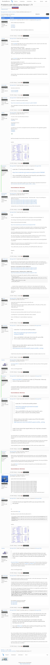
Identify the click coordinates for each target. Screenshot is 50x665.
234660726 (13, 124)
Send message (4, 21)
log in (13, 14)
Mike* (4, 298)
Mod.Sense (4, 166)
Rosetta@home (6, 1)
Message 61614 (38, 19)
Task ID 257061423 (14, 91)
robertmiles (5, 97)
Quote (27, 35)
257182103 (15, 58)
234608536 (13, 131)
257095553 (13, 25)
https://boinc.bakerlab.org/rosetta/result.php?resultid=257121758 (24, 203)
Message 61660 (13, 475)
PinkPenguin (5, 259)
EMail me (16, 464)
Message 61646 (13, 212)
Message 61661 (13, 498)
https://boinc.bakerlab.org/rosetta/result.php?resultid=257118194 (24, 267)
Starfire (2, 112)
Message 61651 (13, 325)
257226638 (15, 43)
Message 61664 (13, 575)
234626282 (13, 130)
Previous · (3, 15)
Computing (22, 1)
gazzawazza (4, 212)
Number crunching (11, 12)
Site (35, 1)
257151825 (13, 27)
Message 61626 (13, 38)
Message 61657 (13, 398)
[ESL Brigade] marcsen (4, 194)
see (34, 562)
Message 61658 (13, 451)
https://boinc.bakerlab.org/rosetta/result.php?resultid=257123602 (24, 200)
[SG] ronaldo (4, 85)
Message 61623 (13, 19)
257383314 (27, 563)
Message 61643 (13, 193)
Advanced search (4, 9)
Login (46, 1)
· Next (10, 15)
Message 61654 (13, 360)
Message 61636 (13, 97)
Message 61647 (13, 259)
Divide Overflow (4, 19)
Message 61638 (13, 112)
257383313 (32, 563)
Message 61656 (13, 376)
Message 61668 (13, 610)
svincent (3, 38)
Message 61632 (13, 85)
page (19, 511)
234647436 (13, 120)
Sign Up (41, 1)
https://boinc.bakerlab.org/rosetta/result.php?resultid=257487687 (24, 103)
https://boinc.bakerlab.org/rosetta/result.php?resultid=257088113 (24, 201)
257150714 (13, 26)
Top (47, 654)
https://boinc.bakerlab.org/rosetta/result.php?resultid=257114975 (24, 272)
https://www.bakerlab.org (25, 663)
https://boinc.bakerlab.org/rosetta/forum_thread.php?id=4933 (23, 224)
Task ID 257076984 (14, 90)
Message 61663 (13, 548)
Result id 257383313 (15, 363)
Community (29, 1)
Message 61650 (13, 298)
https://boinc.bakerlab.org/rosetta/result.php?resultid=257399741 (24, 269)
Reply (24, 35)
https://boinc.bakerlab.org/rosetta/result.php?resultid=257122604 (24, 202)
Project (15, 1)
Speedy (3, 360)
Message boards (4, 12)
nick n (2, 475)
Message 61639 (13, 165)
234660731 (13, 125)
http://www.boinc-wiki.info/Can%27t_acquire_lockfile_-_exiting (23, 183)
